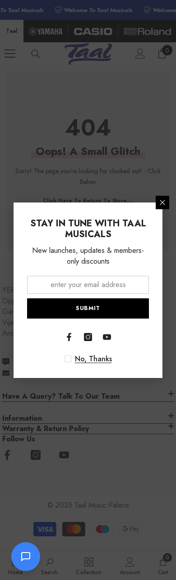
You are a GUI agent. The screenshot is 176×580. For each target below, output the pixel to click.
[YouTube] (106, 337)
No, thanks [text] (93, 359)
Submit (88, 308)
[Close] (162, 202)
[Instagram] (88, 337)
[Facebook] (69, 337)
